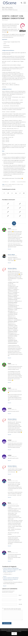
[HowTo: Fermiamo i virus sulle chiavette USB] (20, 212)
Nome (20, 595)
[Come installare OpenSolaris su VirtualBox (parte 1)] (8, 204)
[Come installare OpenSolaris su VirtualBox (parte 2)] (20, 216)
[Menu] (24, 2)
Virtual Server (5, 20)
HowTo (3, 185)
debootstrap (20, 184)
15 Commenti (12, 181)
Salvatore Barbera (22, 181)
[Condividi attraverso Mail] (24, 193)
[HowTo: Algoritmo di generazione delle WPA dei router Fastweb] (8, 216)
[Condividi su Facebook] (4, 193)
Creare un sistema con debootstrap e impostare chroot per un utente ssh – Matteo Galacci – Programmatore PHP (12, 570)
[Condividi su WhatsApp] (12, 193)
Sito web (20, 604)
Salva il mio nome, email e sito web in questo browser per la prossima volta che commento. (12, 609)
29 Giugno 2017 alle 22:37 (7, 572)
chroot (6, 184)
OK (14, 633)
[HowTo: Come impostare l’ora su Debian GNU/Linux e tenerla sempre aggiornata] (8, 208)
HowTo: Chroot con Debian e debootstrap (13, 17)
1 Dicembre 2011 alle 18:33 (8, 580)
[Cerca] (21, 2)
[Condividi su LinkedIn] (16, 193)
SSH (11, 185)
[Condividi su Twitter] (8, 193)
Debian (9, 184)
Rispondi (9, 249)
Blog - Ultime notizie (7, 7)
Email (20, 599)
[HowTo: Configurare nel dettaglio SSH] (20, 204)
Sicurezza (8, 185)
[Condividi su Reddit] (20, 193)
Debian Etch (14, 184)
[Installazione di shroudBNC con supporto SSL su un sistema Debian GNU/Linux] (20, 208)
